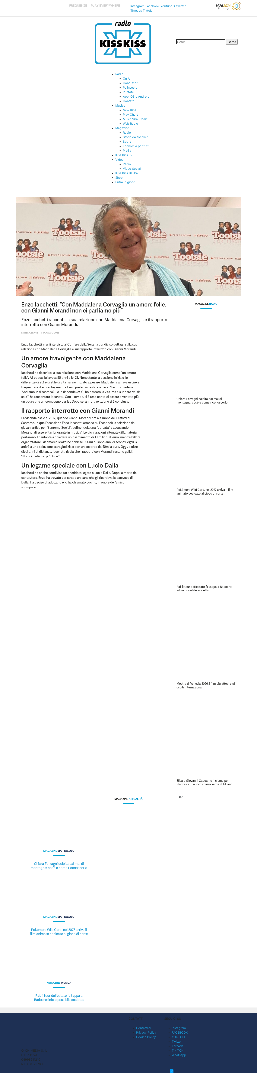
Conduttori (130, 83)
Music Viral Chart (135, 119)
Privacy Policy (146, 1032)
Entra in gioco (125, 182)
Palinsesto (130, 87)
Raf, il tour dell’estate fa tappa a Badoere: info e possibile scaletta (204, 588)
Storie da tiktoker (135, 137)
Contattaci (143, 1028)
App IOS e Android (136, 96)
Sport (127, 141)
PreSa (127, 150)
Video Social (132, 168)
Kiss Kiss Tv (123, 155)
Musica (120, 105)
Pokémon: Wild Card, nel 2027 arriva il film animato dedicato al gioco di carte (204, 491)
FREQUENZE (78, 5)
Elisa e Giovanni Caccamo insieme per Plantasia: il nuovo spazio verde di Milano (204, 782)
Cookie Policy (146, 1037)
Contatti (129, 101)
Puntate (128, 92)
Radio (119, 74)
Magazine (122, 128)
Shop (119, 177)
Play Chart (130, 114)
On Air (127, 78)
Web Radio (130, 123)
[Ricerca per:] (200, 41)
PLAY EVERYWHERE (105, 5)
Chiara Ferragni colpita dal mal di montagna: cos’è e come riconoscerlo (201, 400)
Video (119, 159)
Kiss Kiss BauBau (127, 173)
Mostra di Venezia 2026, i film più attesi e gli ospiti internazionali (206, 685)
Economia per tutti (136, 146)
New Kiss (129, 110)
